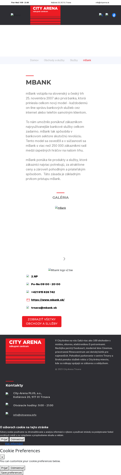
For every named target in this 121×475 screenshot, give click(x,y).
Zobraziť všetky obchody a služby (42, 321)
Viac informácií (14, 443)
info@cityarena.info (24, 414)
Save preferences (11, 472)
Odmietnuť (17, 439)
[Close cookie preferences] (2, 456)
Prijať (4, 439)
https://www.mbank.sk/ (47, 299)
